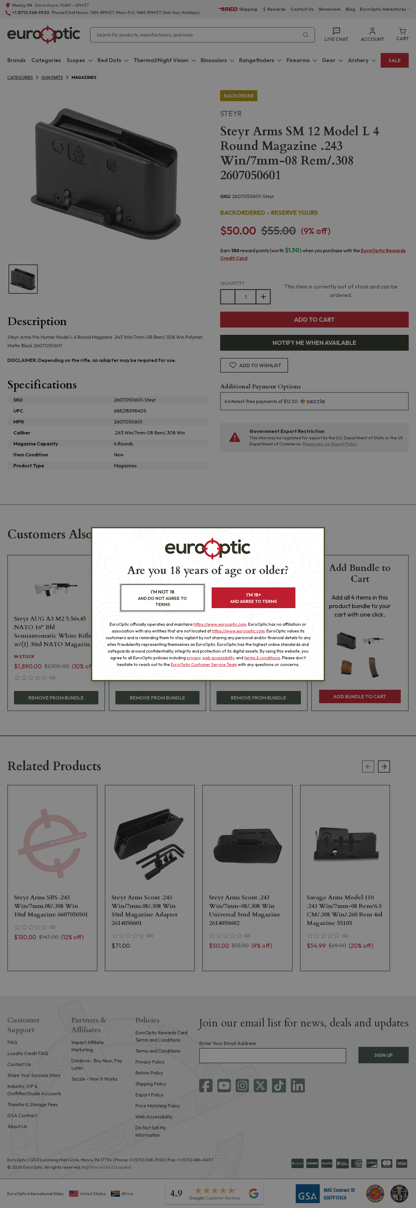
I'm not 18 (162, 598)
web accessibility (218, 658)
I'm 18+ (253, 598)
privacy (193, 658)
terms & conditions (262, 658)
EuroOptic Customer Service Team (204, 664)
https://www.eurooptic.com (220, 624)
